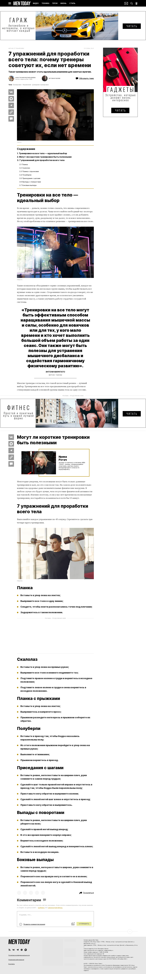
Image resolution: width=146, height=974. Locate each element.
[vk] (13, 950)
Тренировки (19, 48)
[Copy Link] (11, 112)
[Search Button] (131, 3)
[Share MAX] (11, 98)
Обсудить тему (86, 78)
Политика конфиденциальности (19, 955)
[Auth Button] (136, 3)
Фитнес (11, 48)
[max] (26, 950)
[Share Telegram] (11, 105)
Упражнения (27, 85)
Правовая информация (16, 959)
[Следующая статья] (73, 931)
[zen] (22, 950)
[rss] (9, 950)
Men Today (22, 3)
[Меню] (9, 3)
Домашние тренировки (40, 85)
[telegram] (18, 950)
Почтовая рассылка (126, 3)
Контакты (11, 964)
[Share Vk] (11, 92)
